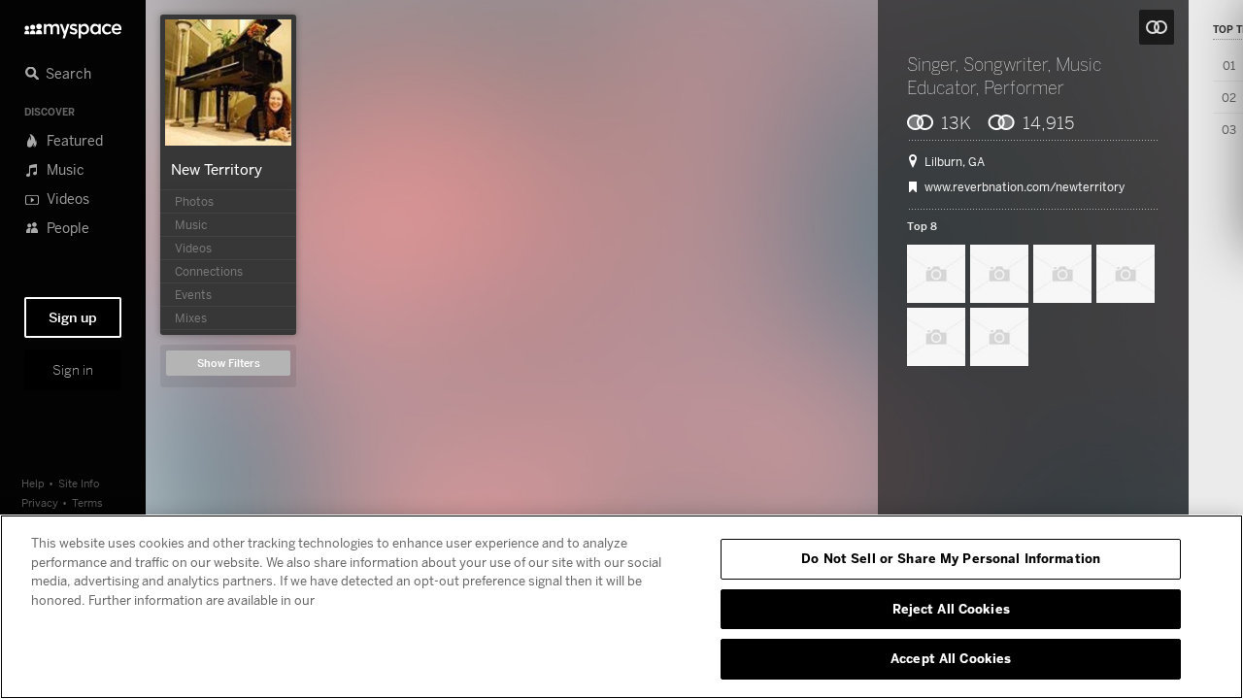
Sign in (72, 370)
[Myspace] (72, 25)
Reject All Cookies (951, 608)
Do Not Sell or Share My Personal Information (950, 558)
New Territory (216, 169)
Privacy (39, 502)
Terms (87, 502)
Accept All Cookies (950, 658)
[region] (621, 607)
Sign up (73, 317)
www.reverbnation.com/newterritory (1024, 187)
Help (33, 483)
